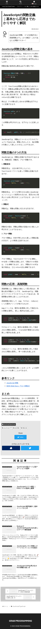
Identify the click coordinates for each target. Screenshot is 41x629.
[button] (37, 344)
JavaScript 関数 (12, 383)
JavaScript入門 (7, 428)
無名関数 (16, 428)
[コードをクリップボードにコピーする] (37, 74)
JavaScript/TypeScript (9, 424)
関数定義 (24, 428)
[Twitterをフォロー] (30, 448)
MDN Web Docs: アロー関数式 (18, 386)
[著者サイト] (11, 448)
